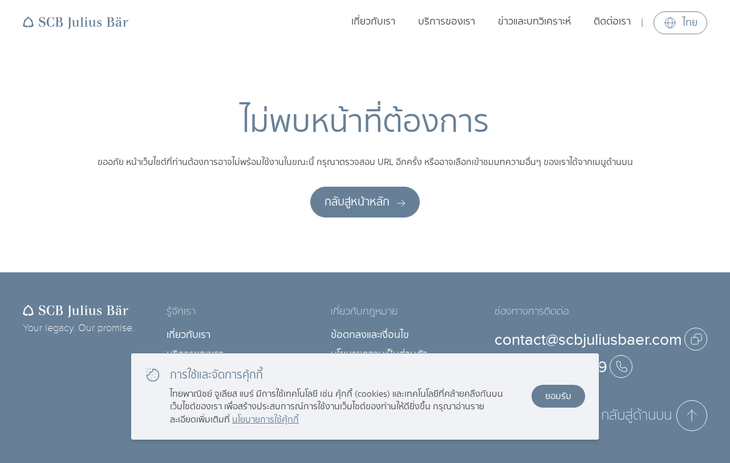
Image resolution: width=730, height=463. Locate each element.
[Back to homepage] (76, 23)
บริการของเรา (446, 21)
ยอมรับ (558, 395)
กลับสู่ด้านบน (636, 415)
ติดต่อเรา (612, 21)
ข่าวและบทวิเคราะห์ (534, 21)
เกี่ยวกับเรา (373, 21)
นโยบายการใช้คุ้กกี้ (265, 419)
